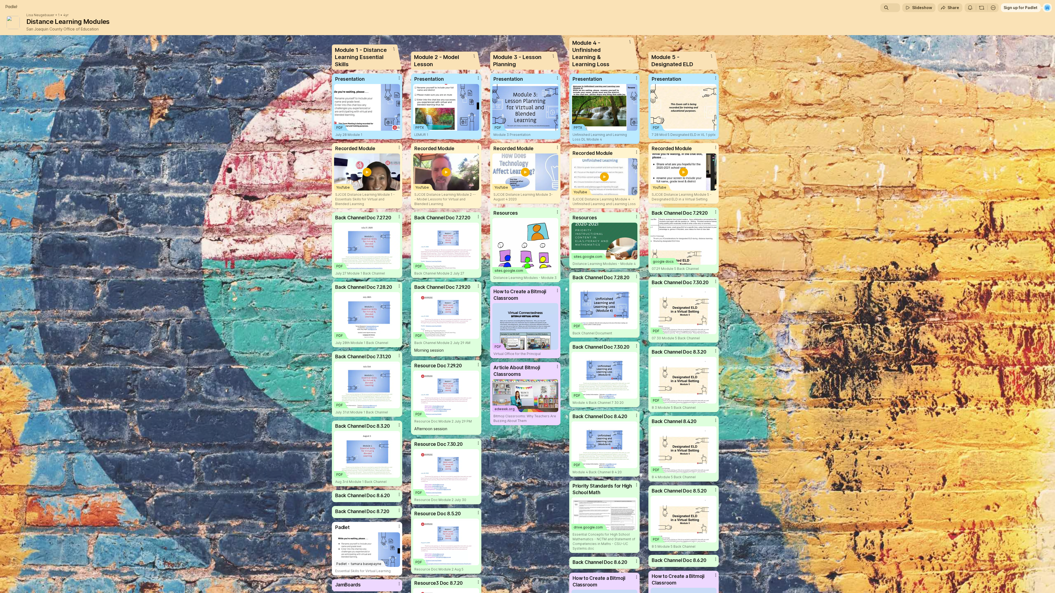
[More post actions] (399, 78)
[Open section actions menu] (394, 49)
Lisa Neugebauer (40, 15)
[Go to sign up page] (1047, 7)
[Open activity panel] (970, 7)
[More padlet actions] (993, 7)
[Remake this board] (981, 7)
